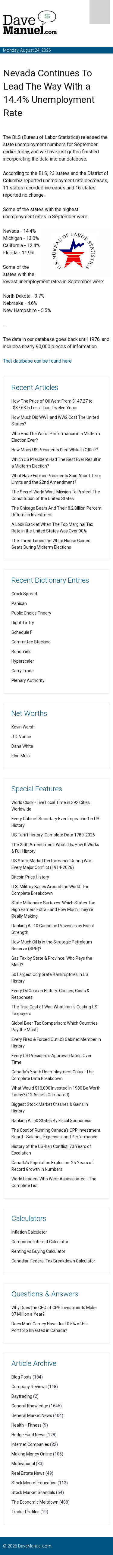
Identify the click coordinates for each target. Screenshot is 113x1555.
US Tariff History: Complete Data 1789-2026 (53, 835)
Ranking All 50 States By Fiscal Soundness (51, 1120)
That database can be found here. (38, 361)
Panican (19, 603)
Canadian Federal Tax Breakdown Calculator (53, 1261)
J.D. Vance (21, 736)
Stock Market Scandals (33, 1492)
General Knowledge (29, 1405)
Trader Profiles (25, 1511)
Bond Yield (21, 651)
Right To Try (22, 622)
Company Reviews (29, 1386)
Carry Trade (22, 670)
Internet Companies (30, 1444)
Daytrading (21, 1396)
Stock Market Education (34, 1482)
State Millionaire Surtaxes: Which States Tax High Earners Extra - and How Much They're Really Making (53, 909)
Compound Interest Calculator (39, 1241)
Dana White (22, 746)
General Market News (31, 1415)
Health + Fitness (26, 1425)
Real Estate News (28, 1473)
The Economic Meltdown (34, 1502)
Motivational (23, 1463)
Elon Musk (21, 755)
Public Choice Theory (31, 613)
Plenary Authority (28, 680)
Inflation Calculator (29, 1232)
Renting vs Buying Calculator (38, 1251)
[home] (30, 23)
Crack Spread (24, 593)
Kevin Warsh (23, 727)
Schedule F (21, 632)
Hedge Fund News (28, 1434)
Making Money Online (31, 1454)
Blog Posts (21, 1377)
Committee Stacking (31, 641)
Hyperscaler (22, 661)
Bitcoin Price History (30, 877)
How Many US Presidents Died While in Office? (54, 449)
